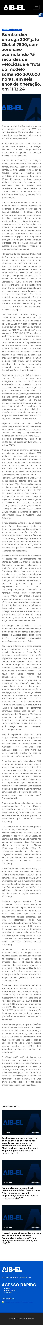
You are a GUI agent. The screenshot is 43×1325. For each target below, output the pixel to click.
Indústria (7, 29)
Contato (8, 1292)
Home (8, 1288)
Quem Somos (10, 1290)
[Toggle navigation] (36, 7)
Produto (17, 29)
